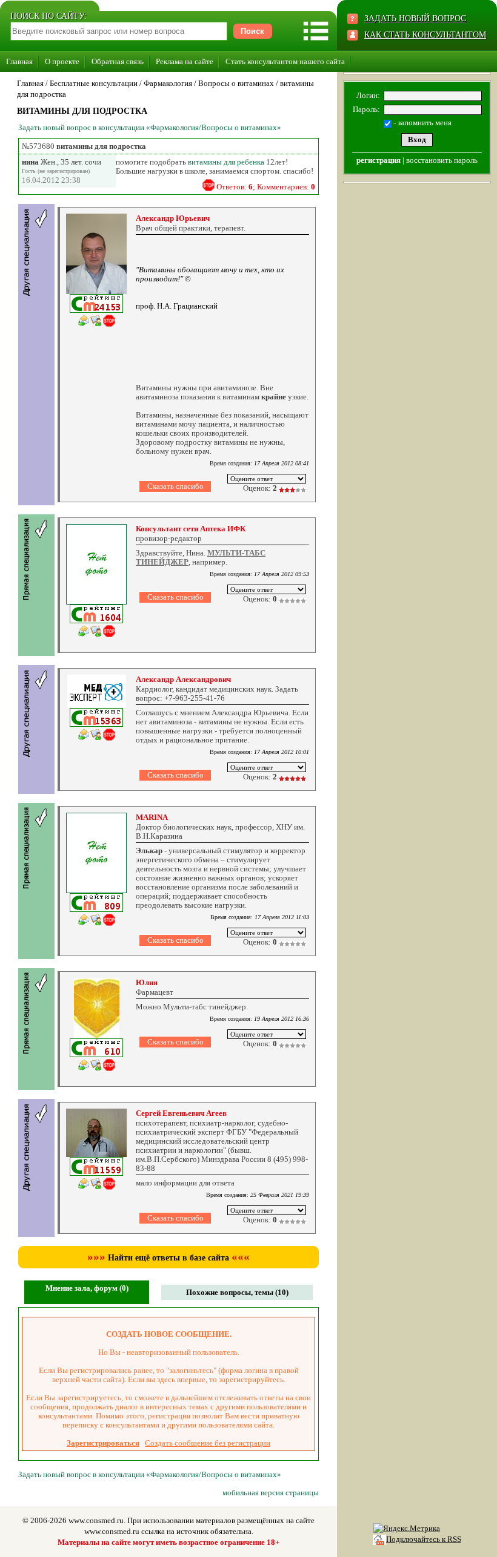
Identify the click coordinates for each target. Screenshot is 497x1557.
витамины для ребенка (226, 161)
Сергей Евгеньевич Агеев (181, 1113)
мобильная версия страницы (270, 1492)
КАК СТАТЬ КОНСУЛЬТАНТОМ (425, 34)
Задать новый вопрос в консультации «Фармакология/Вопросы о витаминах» (149, 127)
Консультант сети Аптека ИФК (190, 528)
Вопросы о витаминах (236, 83)
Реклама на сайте (184, 61)
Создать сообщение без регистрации (207, 1442)
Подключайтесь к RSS (423, 1539)
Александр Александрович (183, 679)
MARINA (152, 817)
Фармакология (168, 83)
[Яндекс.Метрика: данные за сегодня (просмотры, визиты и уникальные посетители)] (406, 1528)
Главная (19, 61)
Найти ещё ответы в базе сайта (168, 1257)
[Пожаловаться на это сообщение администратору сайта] (208, 185)
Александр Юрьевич (173, 218)
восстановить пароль (442, 160)
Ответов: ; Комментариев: (265, 186)
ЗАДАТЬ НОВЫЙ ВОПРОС (415, 18)
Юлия (147, 982)
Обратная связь (118, 61)
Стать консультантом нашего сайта (285, 61)
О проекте (62, 61)
